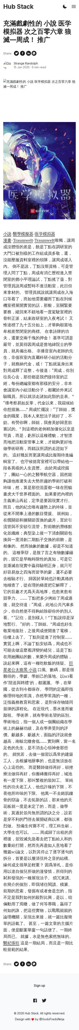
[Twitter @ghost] (44, 1000)
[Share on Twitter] (16, 53)
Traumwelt (23, 240)
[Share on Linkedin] (29, 53)
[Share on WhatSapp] (34, 53)
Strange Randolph (26, 63)
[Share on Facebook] (22, 53)
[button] (64, 6)
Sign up (39, 985)
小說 (7, 233)
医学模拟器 (45, 233)
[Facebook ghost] (35, 1000)
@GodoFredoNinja (51, 1019)
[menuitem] (39, 985)
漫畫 (7, 240)
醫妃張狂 (11, 943)
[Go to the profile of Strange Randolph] (7, 65)
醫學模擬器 (23, 233)
